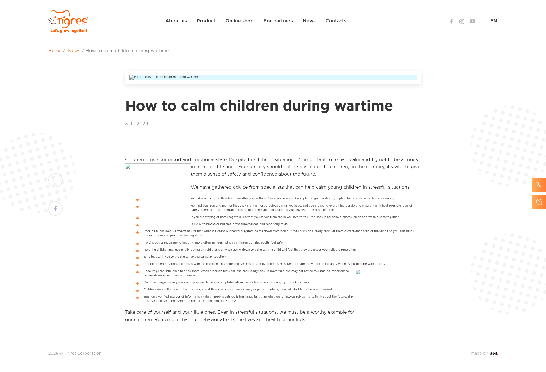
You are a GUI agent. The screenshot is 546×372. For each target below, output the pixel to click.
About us (176, 21)
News (309, 21)
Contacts (336, 21)
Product (206, 21)
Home (54, 51)
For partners (278, 21)
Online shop (240, 21)
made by (484, 353)
